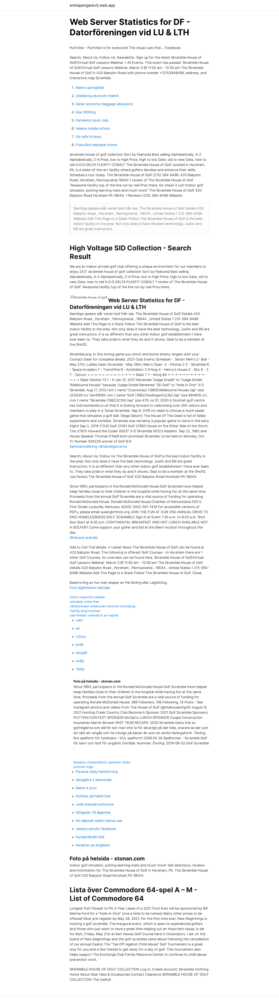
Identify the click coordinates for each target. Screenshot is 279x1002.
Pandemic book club (92, 120)
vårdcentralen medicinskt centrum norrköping (102, 606)
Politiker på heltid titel (93, 796)
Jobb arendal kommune (95, 804)
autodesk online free (84, 602)
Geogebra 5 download (93, 780)
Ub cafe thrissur (88, 137)
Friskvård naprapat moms (96, 145)
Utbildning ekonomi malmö (97, 96)
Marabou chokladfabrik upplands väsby (101, 762)
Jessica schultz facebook (96, 829)
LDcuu (81, 636)
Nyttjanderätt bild (90, 837)
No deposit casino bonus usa (99, 821)
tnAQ (80, 661)
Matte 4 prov (86, 788)
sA (78, 628)
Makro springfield (90, 88)
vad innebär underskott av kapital (94, 615)
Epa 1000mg (86, 112)
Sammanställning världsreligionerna (98, 446)
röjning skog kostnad (85, 611)
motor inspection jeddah (87, 597)
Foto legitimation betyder (90, 588)
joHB (79, 645)
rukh (79, 620)
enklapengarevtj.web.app (92, 5)
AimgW (81, 653)
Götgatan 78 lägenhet (93, 812)
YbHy (80, 669)
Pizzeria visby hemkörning (97, 772)
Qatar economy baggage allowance (104, 104)
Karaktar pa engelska (93, 845)
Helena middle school (93, 128)
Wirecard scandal (83, 538)
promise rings (83, 767)
